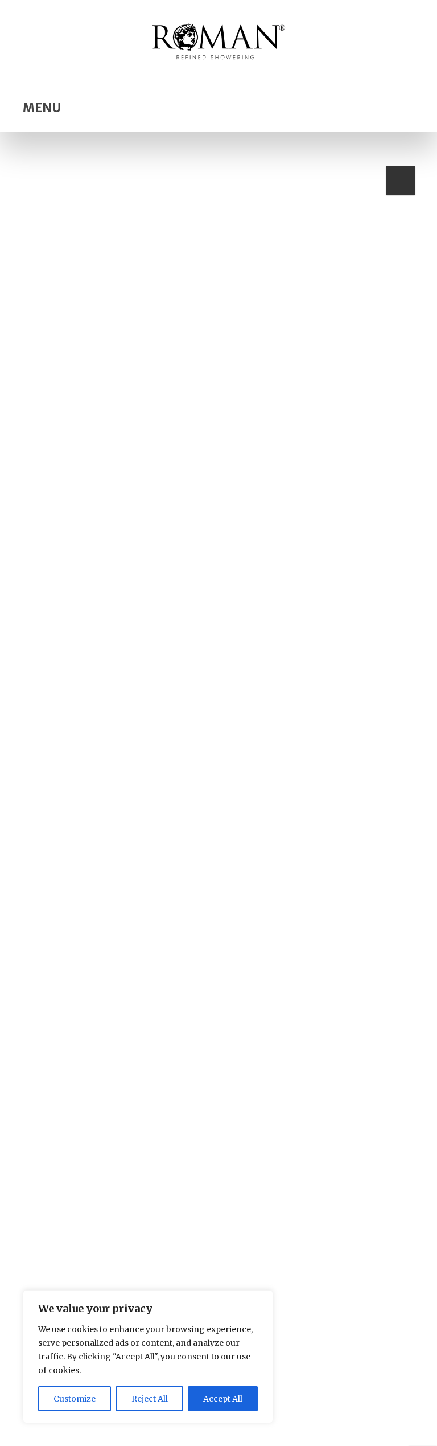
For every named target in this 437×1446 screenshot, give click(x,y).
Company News (71, 763)
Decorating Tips (74, 1237)
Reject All (149, 1399)
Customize (74, 1399)
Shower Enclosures (303, 763)
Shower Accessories (214, 763)
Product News (136, 763)
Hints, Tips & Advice (153, 1237)
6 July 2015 (120, 896)
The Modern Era (97, 778)
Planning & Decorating (246, 1237)
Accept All (222, 1399)
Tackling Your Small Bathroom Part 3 (174, 1252)
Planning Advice (333, 1237)
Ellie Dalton (73, 896)
